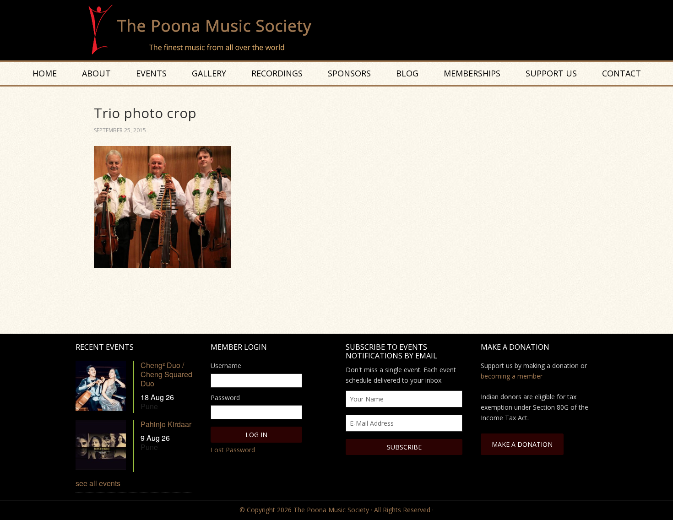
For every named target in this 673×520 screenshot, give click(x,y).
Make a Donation (522, 444)
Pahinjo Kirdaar (166, 424)
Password (225, 397)
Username (226, 365)
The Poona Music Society (341, 30)
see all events (98, 483)
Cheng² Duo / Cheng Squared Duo (166, 374)
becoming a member (512, 376)
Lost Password (233, 449)
